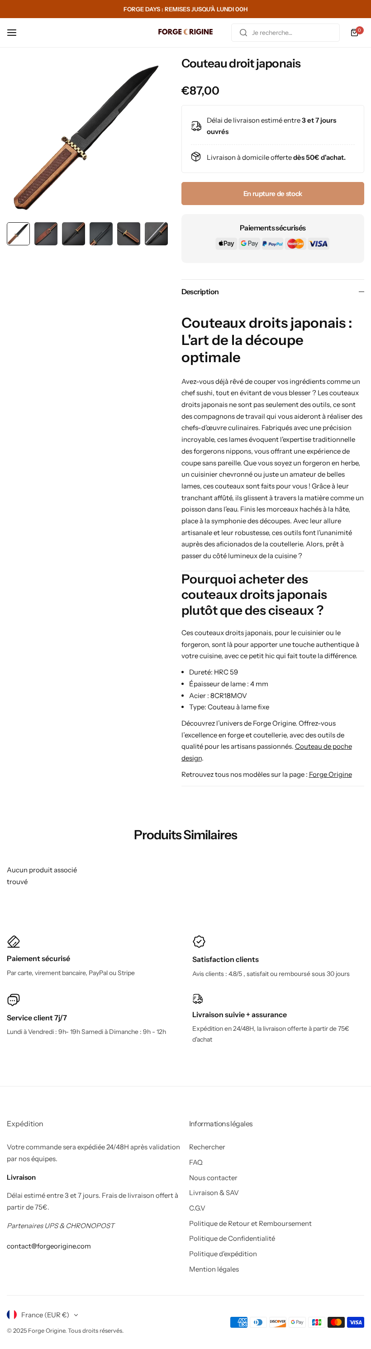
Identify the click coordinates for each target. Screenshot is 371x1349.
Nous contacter (213, 1177)
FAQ (196, 1162)
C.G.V (197, 1208)
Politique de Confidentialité (232, 1238)
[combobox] (285, 33)
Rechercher (207, 1147)
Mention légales (214, 1269)
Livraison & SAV (214, 1192)
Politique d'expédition (223, 1253)
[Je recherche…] (243, 33)
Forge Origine (330, 774)
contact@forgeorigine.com (49, 1246)
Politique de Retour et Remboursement (250, 1223)
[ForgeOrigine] (185, 33)
